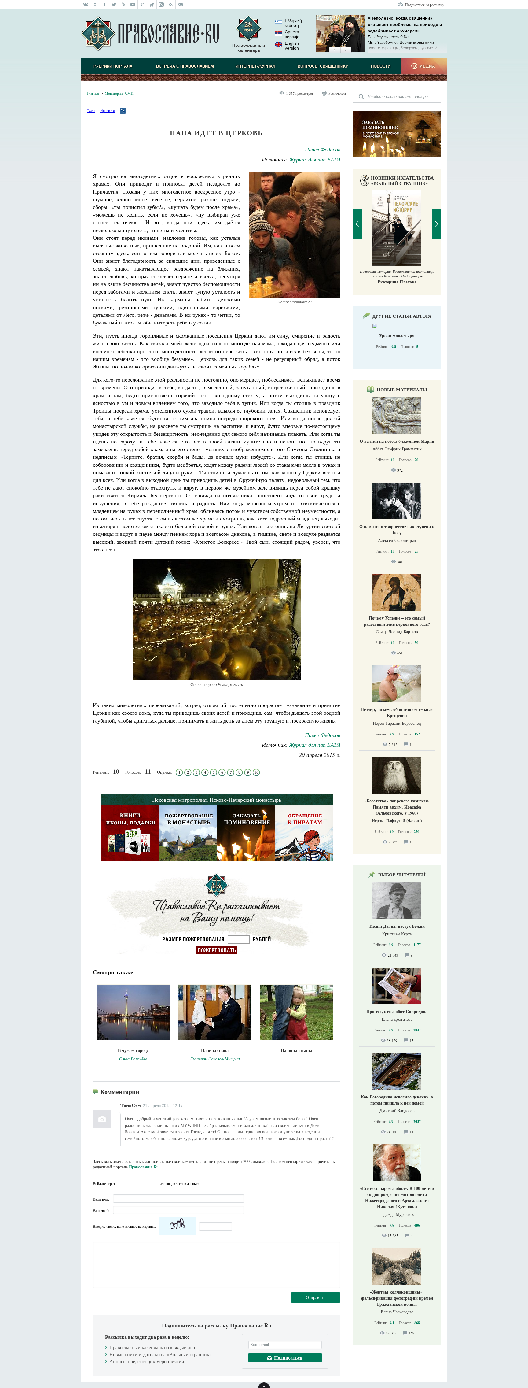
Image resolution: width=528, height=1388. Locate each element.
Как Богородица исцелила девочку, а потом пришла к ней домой (397, 1100)
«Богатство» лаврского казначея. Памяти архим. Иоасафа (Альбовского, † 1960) (397, 807)
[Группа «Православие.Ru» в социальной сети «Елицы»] (142, 4)
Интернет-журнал (255, 66)
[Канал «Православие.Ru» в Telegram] (152, 4)
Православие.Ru (144, 1167)
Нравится (107, 110)
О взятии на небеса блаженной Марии (397, 441)
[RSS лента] (171, 4)
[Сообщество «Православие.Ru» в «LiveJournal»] (123, 4)
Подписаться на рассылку (424, 4)
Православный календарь (248, 48)
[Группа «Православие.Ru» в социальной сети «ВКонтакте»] (85, 4)
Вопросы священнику (323, 66)
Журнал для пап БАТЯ (314, 159)
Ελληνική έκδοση (293, 23)
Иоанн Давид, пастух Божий (397, 926)
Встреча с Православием (185, 66)
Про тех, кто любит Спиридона (396, 1011)
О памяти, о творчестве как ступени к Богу (397, 529)
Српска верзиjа (292, 34)
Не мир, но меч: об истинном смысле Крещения (397, 712)
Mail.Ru (154, 1183)
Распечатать (337, 93)
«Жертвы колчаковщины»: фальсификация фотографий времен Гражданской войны (397, 1298)
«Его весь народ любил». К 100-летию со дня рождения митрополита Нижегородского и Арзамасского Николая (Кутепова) (397, 1197)
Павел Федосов (322, 149)
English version (292, 45)
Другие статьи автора (401, 316)
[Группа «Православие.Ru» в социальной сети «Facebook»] (104, 4)
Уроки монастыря (397, 335)
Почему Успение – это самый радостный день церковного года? (397, 621)
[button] (334, 50)
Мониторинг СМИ (119, 93)
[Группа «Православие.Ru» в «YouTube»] (133, 4)
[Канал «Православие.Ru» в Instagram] (161, 4)
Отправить (315, 1297)
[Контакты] (180, 4)
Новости (381, 66)
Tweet (91, 110)
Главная (93, 93)
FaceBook (121, 1183)
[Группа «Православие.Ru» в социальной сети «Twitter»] (114, 4)
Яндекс (143, 1183)
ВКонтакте (132, 1183)
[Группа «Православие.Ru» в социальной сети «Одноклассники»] (95, 4)
